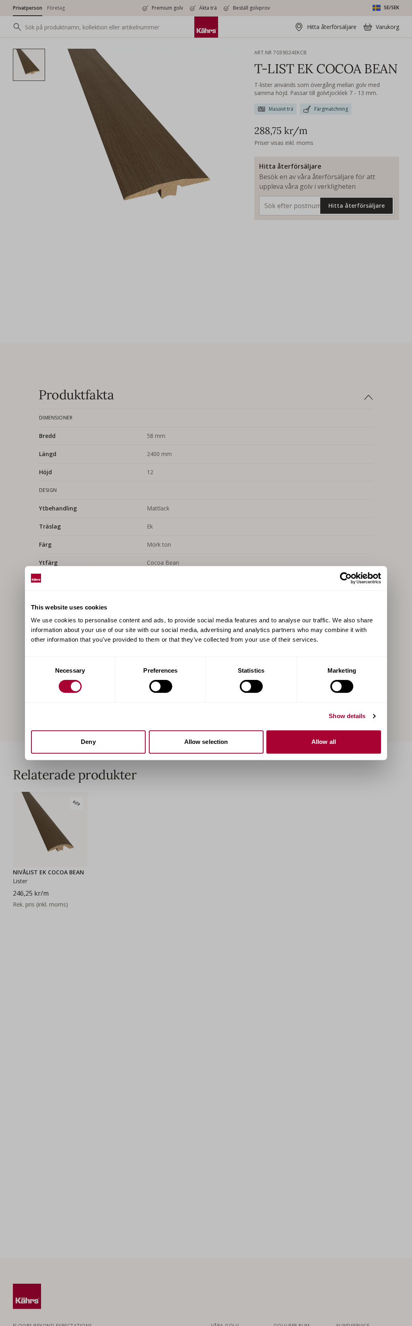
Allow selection (206, 741)
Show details (347, 716)
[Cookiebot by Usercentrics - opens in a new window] (346, 578)
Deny (88, 741)
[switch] (160, 686)
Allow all (323, 741)
